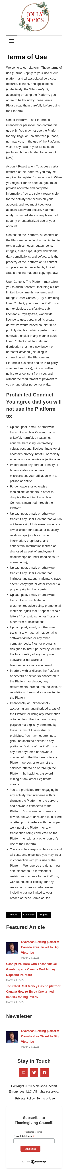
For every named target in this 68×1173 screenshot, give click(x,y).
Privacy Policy (25, 1098)
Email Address (23, 1136)
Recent (13, 914)
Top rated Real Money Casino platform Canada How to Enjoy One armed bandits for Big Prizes (33, 991)
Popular (44, 914)
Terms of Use (46, 1098)
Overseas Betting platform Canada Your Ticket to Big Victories (40, 947)
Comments (29, 914)
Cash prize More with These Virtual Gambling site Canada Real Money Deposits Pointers (31, 969)
